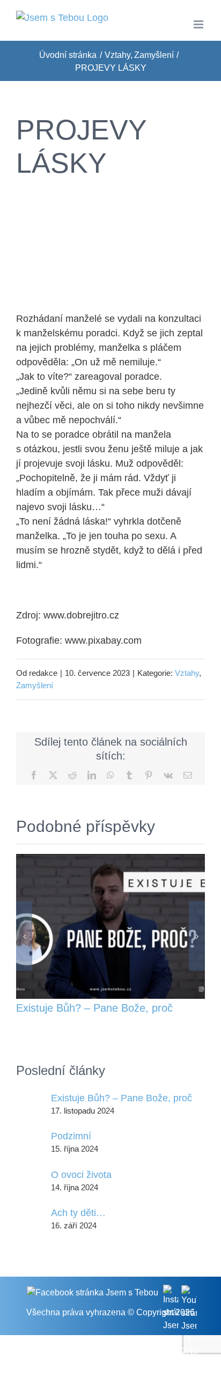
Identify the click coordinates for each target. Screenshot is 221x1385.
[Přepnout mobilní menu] (199, 24)
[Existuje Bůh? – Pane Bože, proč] (110, 859)
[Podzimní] (30, 1142)
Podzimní (71, 1136)
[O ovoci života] (30, 1180)
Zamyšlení (34, 685)
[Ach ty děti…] (30, 1218)
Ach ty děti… (78, 1212)
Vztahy (187, 672)
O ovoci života (81, 1174)
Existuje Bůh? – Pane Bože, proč (94, 1008)
